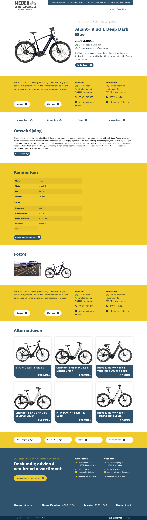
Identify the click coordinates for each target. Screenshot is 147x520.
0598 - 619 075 (86, 97)
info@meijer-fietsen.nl (119, 102)
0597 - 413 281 (116, 97)
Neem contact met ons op (28, 478)
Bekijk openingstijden (57, 2)
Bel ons (20, 104)
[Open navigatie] (131, 9)
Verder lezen (82, 65)
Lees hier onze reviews (87, 476)
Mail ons (51, 104)
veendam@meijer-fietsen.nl (118, 472)
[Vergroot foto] (27, 268)
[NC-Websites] (116, 518)
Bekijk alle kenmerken (25, 237)
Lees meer (20, 154)
